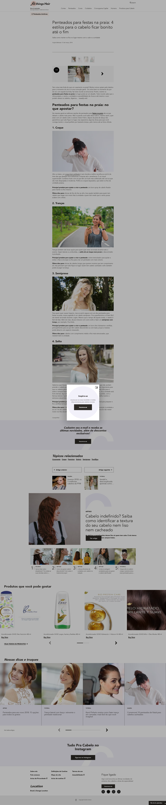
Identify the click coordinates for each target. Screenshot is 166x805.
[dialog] (83, 402)
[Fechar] (96, 387)
